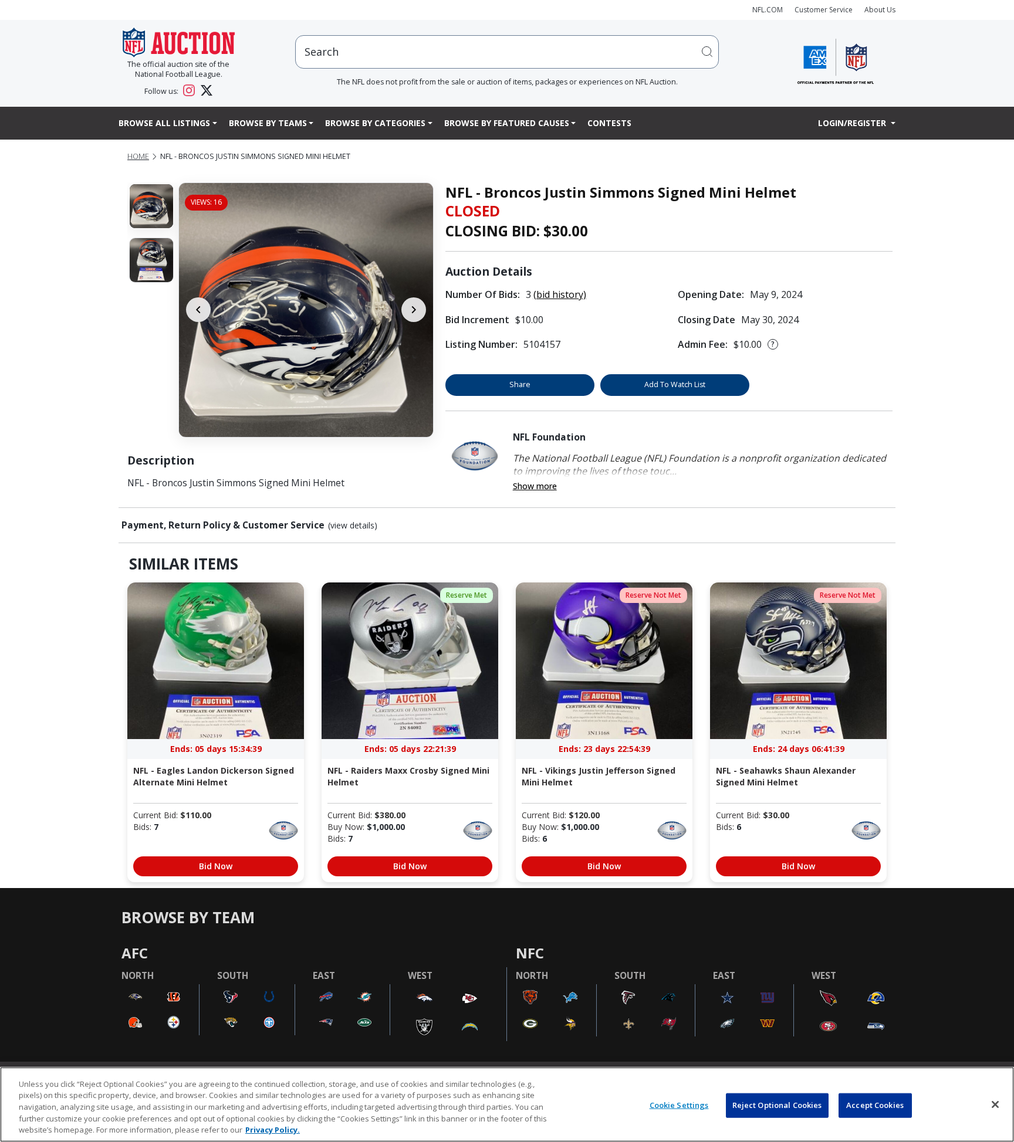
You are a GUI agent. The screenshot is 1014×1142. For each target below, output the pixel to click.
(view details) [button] (352, 525)
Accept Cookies (875, 1105)
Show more (535, 486)
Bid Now (215, 866)
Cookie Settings (679, 1105)
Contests (609, 122)
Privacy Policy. (272, 1129)
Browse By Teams (268, 122)
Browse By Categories (375, 122)
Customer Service (824, 10)
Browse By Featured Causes (506, 122)
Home (138, 156)
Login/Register (853, 122)
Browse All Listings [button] (164, 122)
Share (519, 384)
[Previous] (198, 309)
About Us (879, 10)
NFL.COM (767, 10)
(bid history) (559, 294)
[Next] (413, 309)
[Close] (995, 1104)
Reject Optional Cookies (777, 1105)
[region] (507, 1104)
